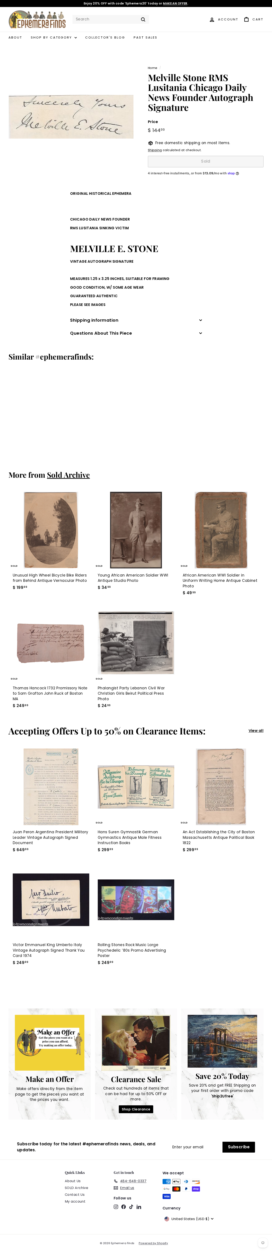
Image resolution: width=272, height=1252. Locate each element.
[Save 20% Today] (222, 1041)
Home (152, 68)
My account (75, 1201)
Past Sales (145, 37)
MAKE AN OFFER (175, 3)
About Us (73, 1181)
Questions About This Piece (101, 333)
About (15, 37)
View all (256, 730)
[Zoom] (71, 116)
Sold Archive (68, 475)
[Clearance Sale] (136, 1043)
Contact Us (75, 1194)
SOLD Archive (76, 1187)
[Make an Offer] (49, 1042)
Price (153, 121)
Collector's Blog (105, 37)
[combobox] (110, 19)
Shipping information (94, 320)
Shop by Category (52, 37)
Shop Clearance (136, 1109)
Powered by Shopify (153, 1243)
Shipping (155, 150)
